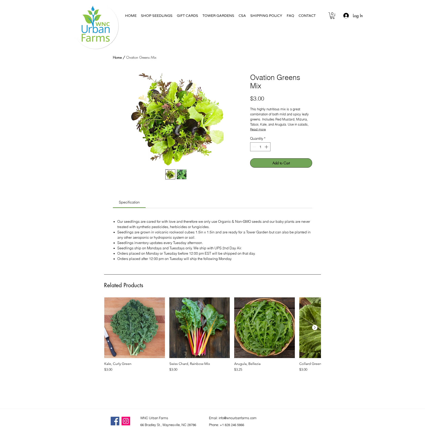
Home (117, 57)
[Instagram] (126, 421)
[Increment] (267, 147)
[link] (129, 202)
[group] (212, 346)
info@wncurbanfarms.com (238, 418)
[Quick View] (134, 327)
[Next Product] (314, 327)
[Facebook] (115, 421)
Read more (258, 129)
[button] (332, 15)
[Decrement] (254, 147)
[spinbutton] (260, 147)
